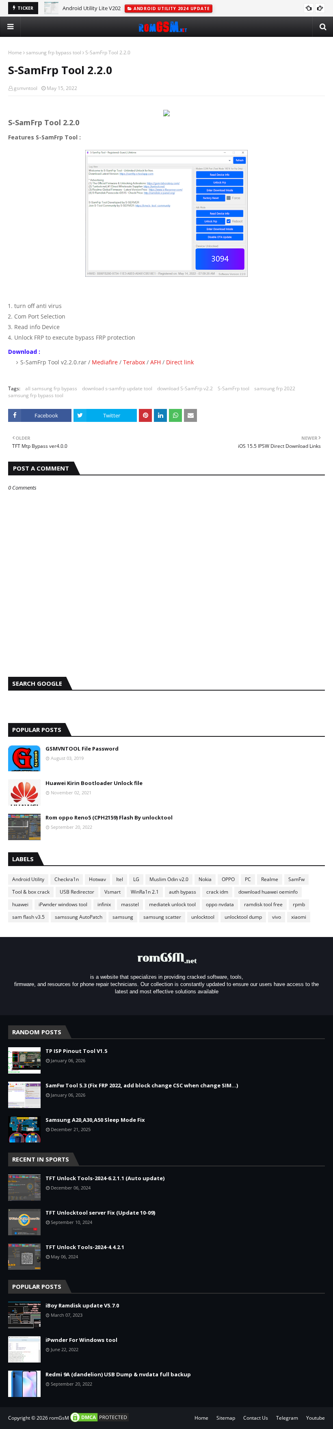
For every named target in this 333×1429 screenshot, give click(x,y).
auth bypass (182, 891)
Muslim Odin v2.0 (168, 879)
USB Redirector (77, 891)
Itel (119, 879)
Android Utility (28, 879)
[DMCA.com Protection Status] (99, 1421)
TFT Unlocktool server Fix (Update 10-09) (100, 1212)
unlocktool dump (243, 916)
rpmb (299, 904)
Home (15, 52)
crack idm (217, 891)
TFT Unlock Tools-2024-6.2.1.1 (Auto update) (104, 1178)
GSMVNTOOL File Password (82, 748)
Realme (269, 879)
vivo (276, 916)
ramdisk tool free (263, 904)
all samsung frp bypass (51, 388)
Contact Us (255, 1417)
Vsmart (112, 891)
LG (136, 879)
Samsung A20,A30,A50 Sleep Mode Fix (95, 1119)
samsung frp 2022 (274, 388)
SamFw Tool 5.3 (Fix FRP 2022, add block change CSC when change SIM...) (141, 1085)
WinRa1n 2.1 (145, 891)
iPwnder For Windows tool (81, 1339)
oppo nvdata (220, 904)
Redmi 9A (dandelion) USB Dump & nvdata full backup (118, 1374)
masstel (130, 904)
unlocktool (202, 916)
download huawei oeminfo (268, 891)
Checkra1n (66, 879)
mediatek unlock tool (172, 904)
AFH (156, 362)
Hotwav (97, 879)
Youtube (315, 1417)
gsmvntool (25, 88)
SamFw (296, 879)
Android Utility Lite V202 (92, 8)
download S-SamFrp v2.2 (185, 388)
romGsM (59, 1417)
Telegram (287, 1417)
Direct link (180, 362)
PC (248, 879)
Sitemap (225, 1417)
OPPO (228, 879)
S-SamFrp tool (233, 388)
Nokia (205, 879)
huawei (20, 904)
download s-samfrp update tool (117, 388)
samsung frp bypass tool (53, 52)
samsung (122, 916)
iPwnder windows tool (63, 904)
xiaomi (298, 916)
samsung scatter (162, 916)
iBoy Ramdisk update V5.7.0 (82, 1305)
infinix (104, 904)
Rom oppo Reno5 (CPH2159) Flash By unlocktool (109, 817)
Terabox (134, 362)
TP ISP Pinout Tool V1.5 (76, 1051)
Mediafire (105, 362)
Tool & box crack (31, 891)
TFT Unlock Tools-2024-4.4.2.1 (84, 1247)
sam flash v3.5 (28, 916)
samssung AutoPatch (78, 916)
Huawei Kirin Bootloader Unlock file (94, 783)
